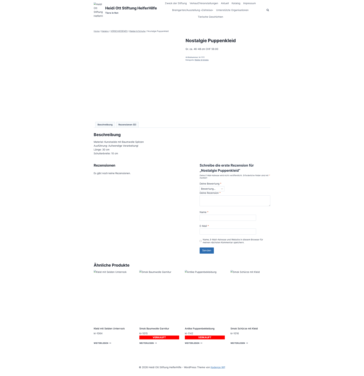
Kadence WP (218, 367)
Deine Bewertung (210, 183)
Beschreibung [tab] (105, 124)
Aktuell (225, 3)
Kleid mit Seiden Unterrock (109, 328)
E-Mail (204, 226)
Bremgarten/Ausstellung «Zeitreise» (192, 10)
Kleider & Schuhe (202, 60)
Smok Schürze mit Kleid (244, 328)
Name (204, 212)
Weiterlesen (101, 343)
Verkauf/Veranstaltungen (204, 3)
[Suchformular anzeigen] (267, 10)
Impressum (249, 3)
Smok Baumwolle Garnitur (154, 328)
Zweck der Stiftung (176, 3)
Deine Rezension (210, 192)
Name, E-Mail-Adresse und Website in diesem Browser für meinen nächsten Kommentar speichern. (233, 241)
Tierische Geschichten (210, 16)
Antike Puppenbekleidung (200, 328)
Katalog (236, 3)
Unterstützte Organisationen (232, 10)
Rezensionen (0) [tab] (127, 124)
